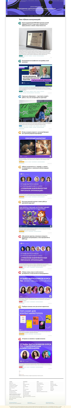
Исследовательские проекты (40, 384)
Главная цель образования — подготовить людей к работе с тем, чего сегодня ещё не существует (35, 96)
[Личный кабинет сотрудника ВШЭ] (62, 1)
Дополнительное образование (27, 391)
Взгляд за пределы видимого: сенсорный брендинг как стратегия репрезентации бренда (35, 132)
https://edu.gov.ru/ (30, 402)
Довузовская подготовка (26, 384)
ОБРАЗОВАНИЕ (25, 381)
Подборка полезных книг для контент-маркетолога (35, 306)
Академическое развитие (40, 389)
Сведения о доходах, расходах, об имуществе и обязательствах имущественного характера (15, 394)
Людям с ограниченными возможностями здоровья (15, 397)
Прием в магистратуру (25, 389)
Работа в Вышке (11, 399)
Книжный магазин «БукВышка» (54, 385)
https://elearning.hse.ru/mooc (49, 402)
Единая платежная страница (12, 398)
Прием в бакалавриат (25, 386)
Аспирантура (24, 390)
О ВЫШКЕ (10, 381)
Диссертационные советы (40, 386)
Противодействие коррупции (13, 392)
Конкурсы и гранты (39, 390)
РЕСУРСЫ (51, 381)
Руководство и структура (12, 384)
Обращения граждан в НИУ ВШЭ (13, 390)
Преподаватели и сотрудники (13, 386)
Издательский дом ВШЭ (53, 384)
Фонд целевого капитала (12, 391)
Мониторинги (38, 385)
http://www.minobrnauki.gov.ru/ (13, 402)
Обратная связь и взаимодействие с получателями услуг (29, 397)
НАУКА (38, 381)
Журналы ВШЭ (52, 389)
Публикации (51, 390)
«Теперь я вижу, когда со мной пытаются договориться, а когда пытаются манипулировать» (35, 272)
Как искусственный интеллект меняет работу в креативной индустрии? (34, 202)
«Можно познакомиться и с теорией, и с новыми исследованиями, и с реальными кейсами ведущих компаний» (35, 168)
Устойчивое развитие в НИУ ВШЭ (13, 385)
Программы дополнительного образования (36, 8)
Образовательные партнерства (27, 395)
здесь (47, 406)
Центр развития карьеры (26, 392)
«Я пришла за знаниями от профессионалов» (33, 338)
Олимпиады (24, 385)
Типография (51, 386)
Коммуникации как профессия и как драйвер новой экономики (35, 61)
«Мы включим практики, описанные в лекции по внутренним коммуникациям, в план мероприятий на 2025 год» (36, 237)
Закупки (10, 389)
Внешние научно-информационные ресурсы (42, 391)
